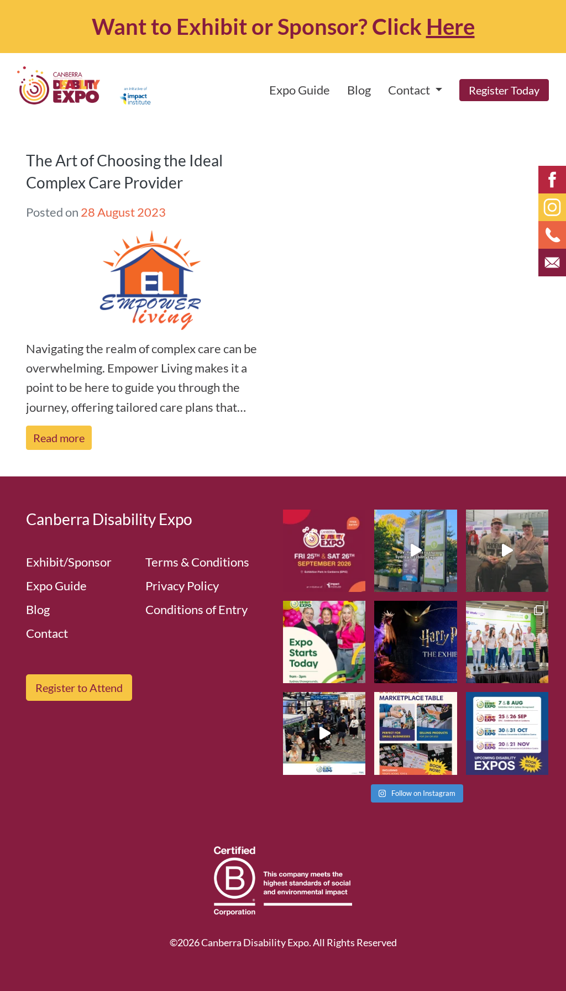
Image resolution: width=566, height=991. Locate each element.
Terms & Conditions (197, 561)
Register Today (504, 90)
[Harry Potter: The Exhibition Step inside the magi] (415, 642)
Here (450, 26)
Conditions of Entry (196, 609)
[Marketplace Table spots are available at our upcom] (415, 733)
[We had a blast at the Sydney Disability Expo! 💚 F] (415, 551)
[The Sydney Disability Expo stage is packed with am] (507, 642)
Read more (59, 437)
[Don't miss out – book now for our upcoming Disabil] (507, 733)
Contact (47, 633)
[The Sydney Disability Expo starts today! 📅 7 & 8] (324, 642)
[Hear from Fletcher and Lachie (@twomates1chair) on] (507, 551)
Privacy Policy (182, 585)
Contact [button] (410, 89)
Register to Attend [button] (79, 687)
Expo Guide (299, 89)
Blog (359, 89)
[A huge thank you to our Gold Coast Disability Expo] (324, 733)
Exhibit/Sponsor (69, 561)
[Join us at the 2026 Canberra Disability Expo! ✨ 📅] (324, 551)
